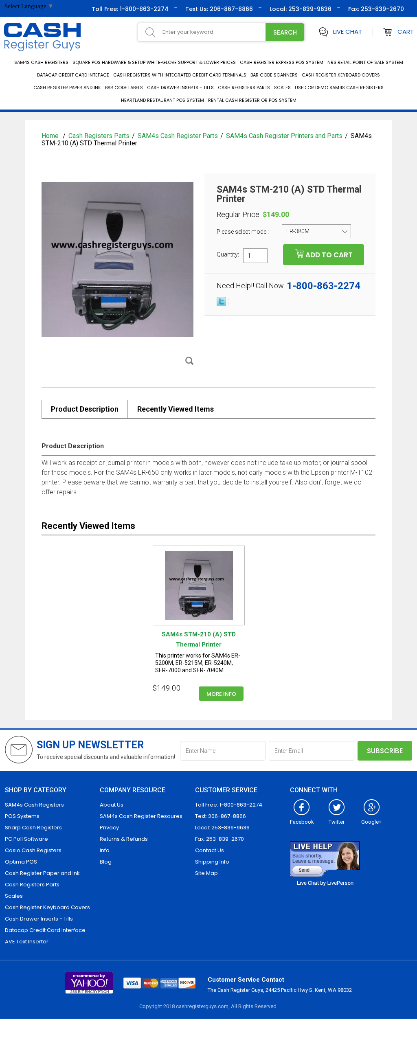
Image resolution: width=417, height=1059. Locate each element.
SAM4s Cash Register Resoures (141, 816)
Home (51, 136)
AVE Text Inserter (26, 941)
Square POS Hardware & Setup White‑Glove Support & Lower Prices (154, 62)
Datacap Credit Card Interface (45, 930)
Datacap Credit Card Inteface (73, 75)
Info (105, 850)
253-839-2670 (381, 9)
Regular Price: (239, 214)
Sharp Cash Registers (33, 827)
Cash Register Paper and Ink (67, 87)
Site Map (206, 873)
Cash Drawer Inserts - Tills (180, 87)
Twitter (337, 822)
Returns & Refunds (124, 839)
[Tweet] (221, 304)
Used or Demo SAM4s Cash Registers (339, 87)
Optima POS (21, 862)
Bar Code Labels (124, 87)
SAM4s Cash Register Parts (178, 136)
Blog (106, 862)
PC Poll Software (26, 839)
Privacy (109, 827)
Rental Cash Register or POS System (252, 100)
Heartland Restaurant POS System (162, 100)
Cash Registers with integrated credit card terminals (179, 75)
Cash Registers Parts (244, 87)
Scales (282, 87)
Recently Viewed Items (175, 409)
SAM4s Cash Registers (41, 62)
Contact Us (209, 850)
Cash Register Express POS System (281, 62)
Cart (405, 31)
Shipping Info (212, 862)
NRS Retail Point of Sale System (365, 62)
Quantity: (228, 254)
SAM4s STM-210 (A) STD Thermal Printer (199, 639)
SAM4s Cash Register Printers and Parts (284, 136)
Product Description (85, 409)
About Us (111, 805)
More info (221, 694)
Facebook (302, 822)
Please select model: (243, 231)
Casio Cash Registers (33, 850)
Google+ (371, 822)
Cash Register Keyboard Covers (341, 75)
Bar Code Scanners (274, 75)
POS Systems (22, 816)
